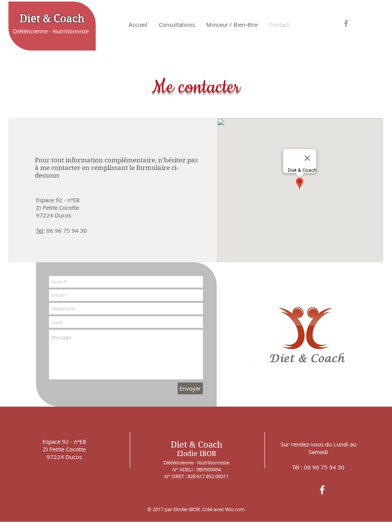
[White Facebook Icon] (322, 490)
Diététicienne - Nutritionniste (51, 31)
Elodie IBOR (196, 453)
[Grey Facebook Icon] (346, 23)
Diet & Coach (52, 18)
